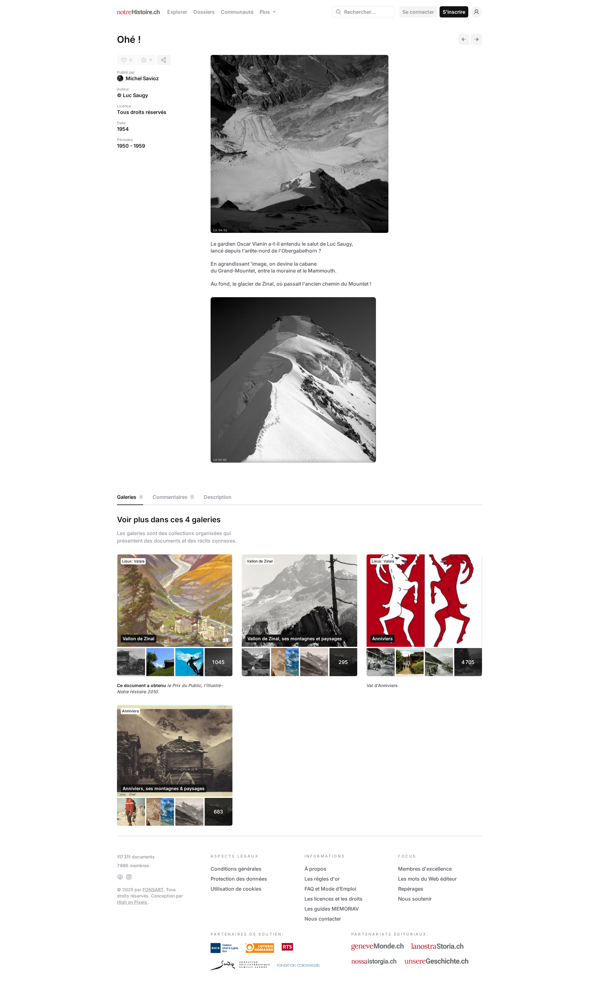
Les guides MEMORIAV (331, 909)
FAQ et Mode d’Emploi (330, 889)
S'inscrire (454, 12)
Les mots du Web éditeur (427, 879)
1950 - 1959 (131, 146)
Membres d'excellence (425, 869)
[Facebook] (120, 877)
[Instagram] (129, 877)
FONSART (153, 889)
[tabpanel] (299, 669)
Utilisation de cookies (236, 889)
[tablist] (299, 497)
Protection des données (239, 879)
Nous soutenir (415, 899)
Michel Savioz (142, 78)
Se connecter (418, 12)
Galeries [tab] (129, 497)
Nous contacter (322, 919)
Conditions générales (236, 869)
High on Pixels (132, 902)
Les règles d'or (322, 879)
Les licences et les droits (333, 899)
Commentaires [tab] (173, 497)
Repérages (410, 889)
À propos (315, 869)
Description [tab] (217, 497)
